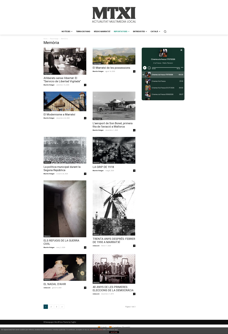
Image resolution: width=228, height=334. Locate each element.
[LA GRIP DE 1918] (114, 150)
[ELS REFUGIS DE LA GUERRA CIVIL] (65, 208)
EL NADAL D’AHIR (55, 284)
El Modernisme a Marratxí (59, 114)
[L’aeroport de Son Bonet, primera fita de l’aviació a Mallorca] (114, 106)
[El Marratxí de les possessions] (114, 56)
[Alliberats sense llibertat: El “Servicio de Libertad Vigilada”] (65, 61)
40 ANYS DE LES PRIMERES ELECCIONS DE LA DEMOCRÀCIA (113, 288)
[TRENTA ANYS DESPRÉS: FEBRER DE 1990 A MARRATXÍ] (114, 208)
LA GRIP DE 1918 (103, 167)
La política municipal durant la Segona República (62, 168)
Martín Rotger (49, 85)
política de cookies (96, 330)
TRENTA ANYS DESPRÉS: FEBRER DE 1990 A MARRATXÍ (114, 240)
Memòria (47, 110)
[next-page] (62, 307)
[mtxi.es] (114, 15)
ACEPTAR (114, 332)
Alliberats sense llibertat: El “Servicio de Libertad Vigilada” (62, 79)
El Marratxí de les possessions (111, 67)
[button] (165, 31)
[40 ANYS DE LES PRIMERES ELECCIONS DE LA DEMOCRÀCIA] (114, 269)
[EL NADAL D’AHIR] (65, 267)
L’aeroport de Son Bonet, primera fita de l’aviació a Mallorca (112, 125)
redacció (96, 246)
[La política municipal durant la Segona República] (65, 150)
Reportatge (54, 39)
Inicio (46, 39)
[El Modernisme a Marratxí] (65, 101)
